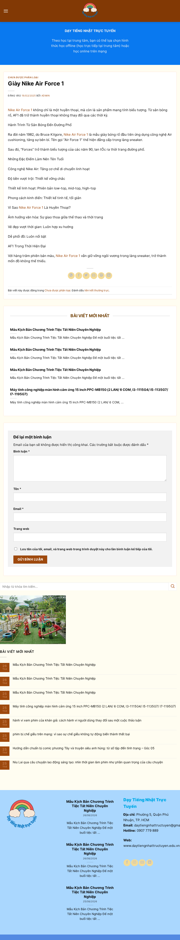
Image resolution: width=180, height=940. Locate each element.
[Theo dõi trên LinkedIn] (149, 862)
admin (45, 95)
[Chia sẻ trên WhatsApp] (71, 275)
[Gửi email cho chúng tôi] (142, 862)
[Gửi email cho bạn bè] (93, 275)
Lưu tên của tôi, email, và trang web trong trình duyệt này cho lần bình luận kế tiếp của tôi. (86, 549)
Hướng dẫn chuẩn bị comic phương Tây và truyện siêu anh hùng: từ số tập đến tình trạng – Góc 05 (84, 748)
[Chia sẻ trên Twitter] (86, 275)
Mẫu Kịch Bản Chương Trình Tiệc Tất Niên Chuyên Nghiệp (55, 330)
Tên (17, 489)
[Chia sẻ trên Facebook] (78, 275)
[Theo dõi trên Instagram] (134, 862)
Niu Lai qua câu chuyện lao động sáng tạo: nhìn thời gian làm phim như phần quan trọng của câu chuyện (88, 762)
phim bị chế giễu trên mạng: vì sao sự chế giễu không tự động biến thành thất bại (71, 734)
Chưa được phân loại (23, 77)
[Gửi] (173, 586)
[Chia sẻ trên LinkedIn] (108, 275)
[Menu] (5, 11)
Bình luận (21, 451)
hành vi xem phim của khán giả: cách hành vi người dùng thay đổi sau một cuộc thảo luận (77, 720)
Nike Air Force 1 (20, 110)
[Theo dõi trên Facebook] (127, 862)
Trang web (21, 529)
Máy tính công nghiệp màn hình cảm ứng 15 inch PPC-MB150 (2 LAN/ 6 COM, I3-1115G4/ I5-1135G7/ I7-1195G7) (89, 392)
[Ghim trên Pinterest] (101, 275)
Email (18, 509)
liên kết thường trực (97, 290)
